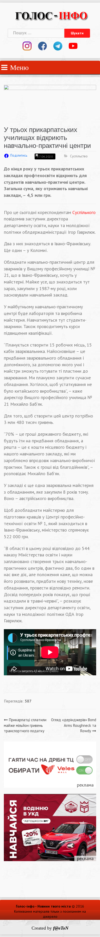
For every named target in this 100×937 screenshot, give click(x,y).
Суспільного (84, 212)
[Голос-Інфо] (51, 15)
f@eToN (60, 928)
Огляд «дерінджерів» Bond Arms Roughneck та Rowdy (73, 725)
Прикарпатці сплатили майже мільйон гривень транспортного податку (25, 725)
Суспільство (79, 156)
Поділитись (18, 155)
